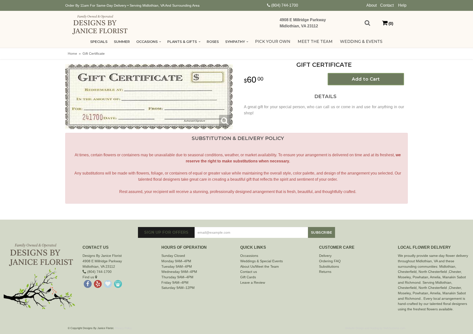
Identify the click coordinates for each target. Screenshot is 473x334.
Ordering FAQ (330, 261)
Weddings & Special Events (261, 261)
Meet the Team (315, 41)
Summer (122, 41)
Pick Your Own (272, 41)
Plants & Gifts (182, 41)
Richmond (413, 282)
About (371, 5)
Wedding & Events (361, 41)
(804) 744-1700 (284, 5)
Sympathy (235, 41)
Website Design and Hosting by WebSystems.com (375, 328)
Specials (98, 41)
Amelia (435, 277)
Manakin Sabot (454, 277)
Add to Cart (366, 79)
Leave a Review (252, 282)
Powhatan (420, 277)
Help (402, 5)
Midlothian (447, 266)
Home (72, 53)
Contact (387, 5)
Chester (404, 272)
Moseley (404, 277)
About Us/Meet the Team (259, 266)
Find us (89, 277)
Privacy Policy (123, 328)
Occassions (249, 256)
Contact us (248, 272)
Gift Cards (248, 277)
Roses (213, 41)
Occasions (147, 41)
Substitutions (329, 266)
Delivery (325, 256)
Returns (325, 272)
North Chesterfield (433, 272)
